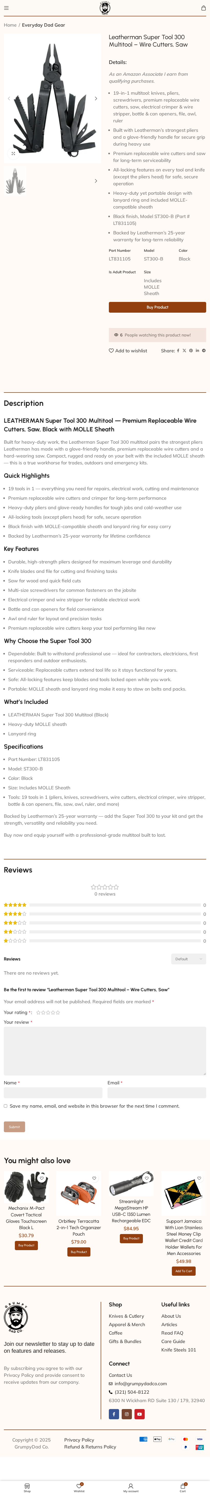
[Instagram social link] (127, 1432)
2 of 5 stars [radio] (43, 1012)
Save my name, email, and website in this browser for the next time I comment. (95, 1106)
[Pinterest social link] (191, 350)
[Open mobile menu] (6, 8)
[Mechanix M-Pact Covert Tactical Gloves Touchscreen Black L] (26, 1205)
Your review (18, 1022)
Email (115, 1083)
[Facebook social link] (178, 350)
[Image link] (16, 1335)
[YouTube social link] (139, 1432)
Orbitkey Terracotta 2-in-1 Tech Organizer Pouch (79, 1246)
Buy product (158, 307)
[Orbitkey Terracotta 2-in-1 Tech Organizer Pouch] (78, 1212)
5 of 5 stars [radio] (57, 1012)
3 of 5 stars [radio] (48, 1012)
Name (12, 1083)
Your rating (17, 1012)
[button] (9, 98)
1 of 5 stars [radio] (38, 1012)
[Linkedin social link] (197, 350)
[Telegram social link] (204, 350)
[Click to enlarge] (13, 153)
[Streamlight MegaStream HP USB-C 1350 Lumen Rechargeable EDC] (131, 1202)
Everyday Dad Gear (43, 25)
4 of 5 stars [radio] (52, 1012)
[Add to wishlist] (41, 1196)
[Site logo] (105, 7)
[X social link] (184, 350)
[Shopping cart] (203, 8)
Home (10, 25)
